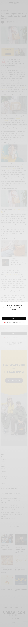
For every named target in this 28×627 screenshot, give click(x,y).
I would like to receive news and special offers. (14, 322)
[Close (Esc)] (25, 304)
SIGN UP (14, 318)
